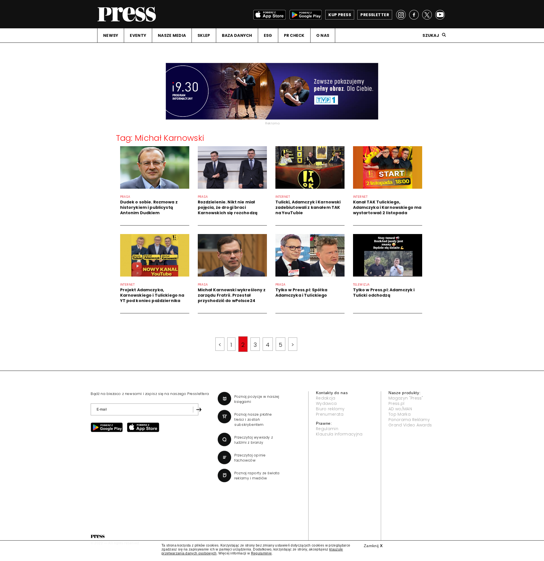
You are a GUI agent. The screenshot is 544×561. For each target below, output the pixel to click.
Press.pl (396, 403)
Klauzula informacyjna (339, 434)
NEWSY (110, 35)
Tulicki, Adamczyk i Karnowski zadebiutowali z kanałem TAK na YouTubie (308, 207)
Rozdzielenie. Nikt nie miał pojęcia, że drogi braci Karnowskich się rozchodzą (228, 207)
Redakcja (325, 398)
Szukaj (430, 35)
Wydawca (326, 403)
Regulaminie (261, 553)
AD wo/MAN (400, 409)
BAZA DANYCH (237, 35)
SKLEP (203, 35)
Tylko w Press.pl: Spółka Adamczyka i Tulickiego (301, 292)
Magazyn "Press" (405, 398)
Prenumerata (330, 414)
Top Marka (399, 414)
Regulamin (327, 429)
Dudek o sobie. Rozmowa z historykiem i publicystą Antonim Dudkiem (149, 207)
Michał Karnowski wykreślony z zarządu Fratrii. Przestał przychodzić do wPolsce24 (232, 295)
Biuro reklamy (330, 409)
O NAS (322, 35)
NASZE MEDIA (172, 35)
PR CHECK (294, 35)
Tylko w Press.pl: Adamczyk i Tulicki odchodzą (384, 292)
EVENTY (138, 35)
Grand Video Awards (410, 425)
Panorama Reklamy (409, 419)
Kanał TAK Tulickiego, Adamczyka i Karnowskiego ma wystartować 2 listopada (387, 207)
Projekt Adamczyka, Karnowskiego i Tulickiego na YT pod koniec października (152, 295)
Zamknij (373, 545)
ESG (268, 35)
